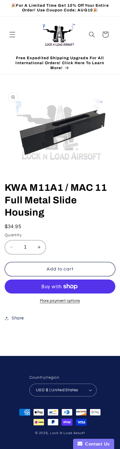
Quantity (13, 235)
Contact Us (96, 443)
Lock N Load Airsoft (67, 433)
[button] (12, 34)
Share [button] (18, 318)
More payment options (60, 301)
